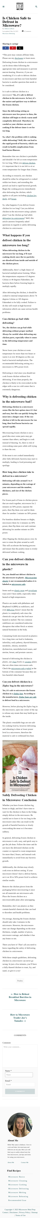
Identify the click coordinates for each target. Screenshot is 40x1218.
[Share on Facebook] (5, 48)
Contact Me (24, 1162)
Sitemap (34, 1212)
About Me (11, 1162)
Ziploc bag (18, 693)
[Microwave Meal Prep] (20, 7)
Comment (6, 1043)
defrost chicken (28, 163)
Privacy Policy (24, 1212)
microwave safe (18, 584)
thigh (4, 199)
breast (13, 199)
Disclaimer (14, 1212)
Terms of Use (20, 1215)
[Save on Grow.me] (25, 48)
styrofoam (32, 590)
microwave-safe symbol (21, 668)
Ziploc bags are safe (27, 697)
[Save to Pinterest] (13, 48)
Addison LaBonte (9, 28)
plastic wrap (19, 590)
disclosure (19, 58)
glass (14, 662)
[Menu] (3, 6)
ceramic (28, 662)
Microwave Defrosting (8, 33)
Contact (5, 1212)
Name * (8, 1071)
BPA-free (11, 610)
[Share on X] (20, 48)
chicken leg (31, 195)
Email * (8, 1081)
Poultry (20, 981)
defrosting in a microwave (13, 218)
